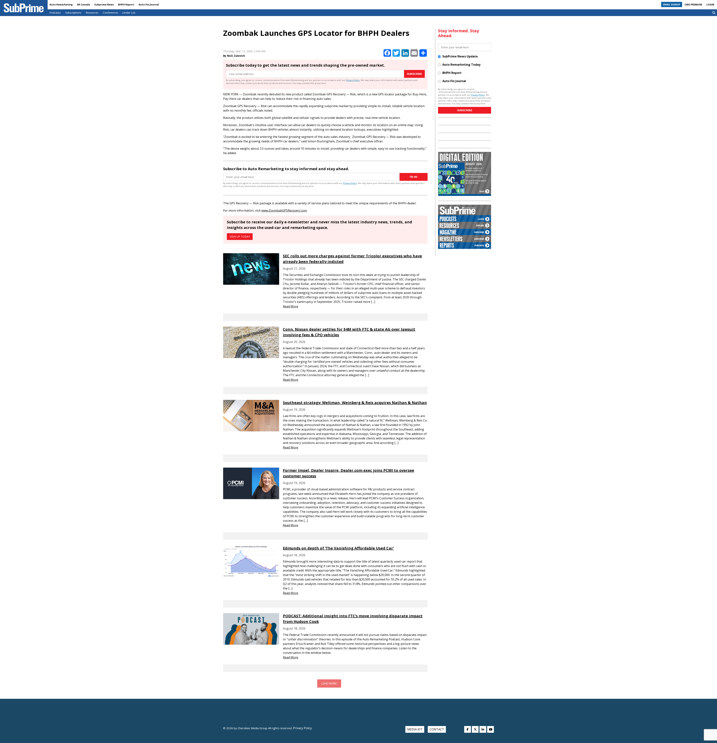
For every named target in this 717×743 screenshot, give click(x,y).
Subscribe (414, 73)
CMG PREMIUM (693, 4)
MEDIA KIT (414, 729)
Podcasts (55, 12)
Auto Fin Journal (149, 4)
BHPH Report (126, 4)
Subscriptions (73, 12)
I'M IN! (414, 176)
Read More (290, 306)
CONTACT (437, 729)
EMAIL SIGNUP (671, 4)
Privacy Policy (353, 80)
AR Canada (83, 4)
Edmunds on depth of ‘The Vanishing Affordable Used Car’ (338, 548)
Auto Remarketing (61, 4)
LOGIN (710, 4)
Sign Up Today (240, 236)
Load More (329, 683)
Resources (92, 12)
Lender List (128, 12)
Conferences (110, 12)
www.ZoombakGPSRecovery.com (284, 210)
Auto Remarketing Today (461, 65)
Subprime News (104, 4)
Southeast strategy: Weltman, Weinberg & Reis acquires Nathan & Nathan (355, 402)
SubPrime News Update (460, 56)
